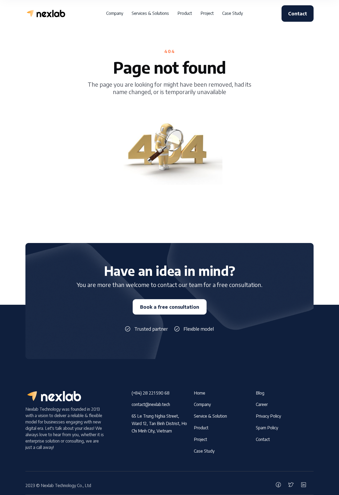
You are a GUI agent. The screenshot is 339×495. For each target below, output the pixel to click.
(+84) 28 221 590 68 (151, 393)
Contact (297, 13)
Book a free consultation (169, 307)
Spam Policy (267, 427)
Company (202, 404)
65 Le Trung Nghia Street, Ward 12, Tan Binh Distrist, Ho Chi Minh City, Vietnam (159, 423)
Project (200, 439)
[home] (45, 13)
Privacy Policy (268, 416)
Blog (260, 393)
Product (201, 427)
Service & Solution (210, 416)
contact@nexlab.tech (151, 404)
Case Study (204, 451)
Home (199, 393)
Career (262, 404)
